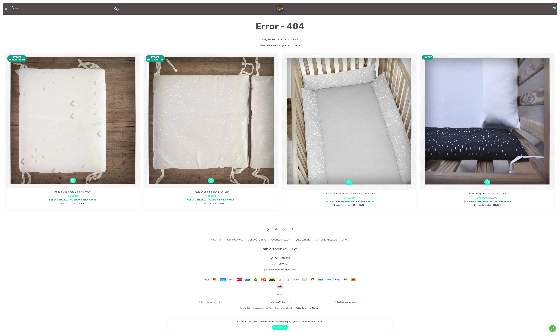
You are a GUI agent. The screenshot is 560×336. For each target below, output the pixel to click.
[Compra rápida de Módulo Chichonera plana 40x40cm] (73, 180)
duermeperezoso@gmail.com (282, 270)
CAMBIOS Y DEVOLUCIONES (275, 249)
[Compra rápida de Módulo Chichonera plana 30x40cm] (211, 180)
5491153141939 (282, 258)
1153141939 (282, 264)
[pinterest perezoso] (292, 229)
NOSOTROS (216, 240)
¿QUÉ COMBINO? (303, 240)
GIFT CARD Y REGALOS (326, 240)
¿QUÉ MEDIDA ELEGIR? (281, 240)
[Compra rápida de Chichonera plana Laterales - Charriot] (487, 182)
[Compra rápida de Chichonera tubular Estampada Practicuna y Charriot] (349, 182)
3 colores (487, 189)
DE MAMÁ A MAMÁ (234, 240)
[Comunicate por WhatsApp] (552, 328)
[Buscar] (116, 9)
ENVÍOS (345, 240)
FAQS (294, 249)
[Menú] (7, 9)
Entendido (280, 328)
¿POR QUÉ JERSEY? (256, 240)
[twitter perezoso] (284, 229)
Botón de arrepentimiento (308, 308)
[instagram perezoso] (268, 229)
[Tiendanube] (280, 303)
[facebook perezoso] (276, 229)
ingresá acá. (287, 308)
